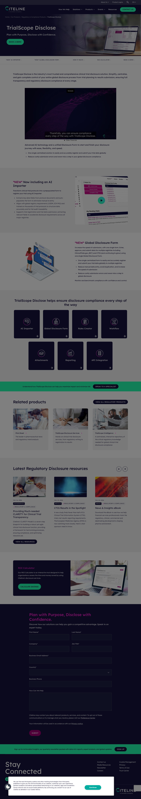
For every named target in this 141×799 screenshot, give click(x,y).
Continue (93, 787)
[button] (8, 786)
